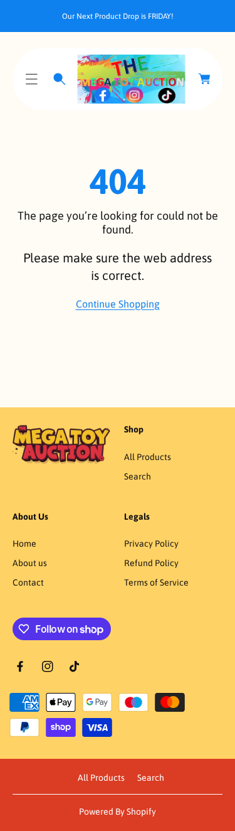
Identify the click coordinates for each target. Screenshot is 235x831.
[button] (31, 79)
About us (30, 563)
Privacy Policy (151, 544)
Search (137, 476)
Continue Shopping (118, 303)
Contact (28, 582)
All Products (147, 457)
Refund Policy (151, 563)
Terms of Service (156, 582)
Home (24, 544)
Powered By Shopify (117, 812)
